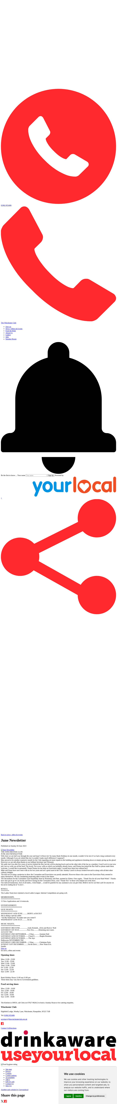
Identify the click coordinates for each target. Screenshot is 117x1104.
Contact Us (5, 1028)
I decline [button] (78, 1096)
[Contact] (58, 88)
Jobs (7, 337)
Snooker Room (10, 339)
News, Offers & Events (13, 329)
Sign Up (50, 475)
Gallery (8, 335)
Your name (21, 475)
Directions (12, 1028)
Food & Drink (10, 331)
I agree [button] (68, 1096)
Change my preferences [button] (95, 1096)
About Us (9, 333)
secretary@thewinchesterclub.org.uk (14, 1019)
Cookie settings (11, 1075)
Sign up (8, 327)
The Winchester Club (8, 323)
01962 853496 (9, 1015)
